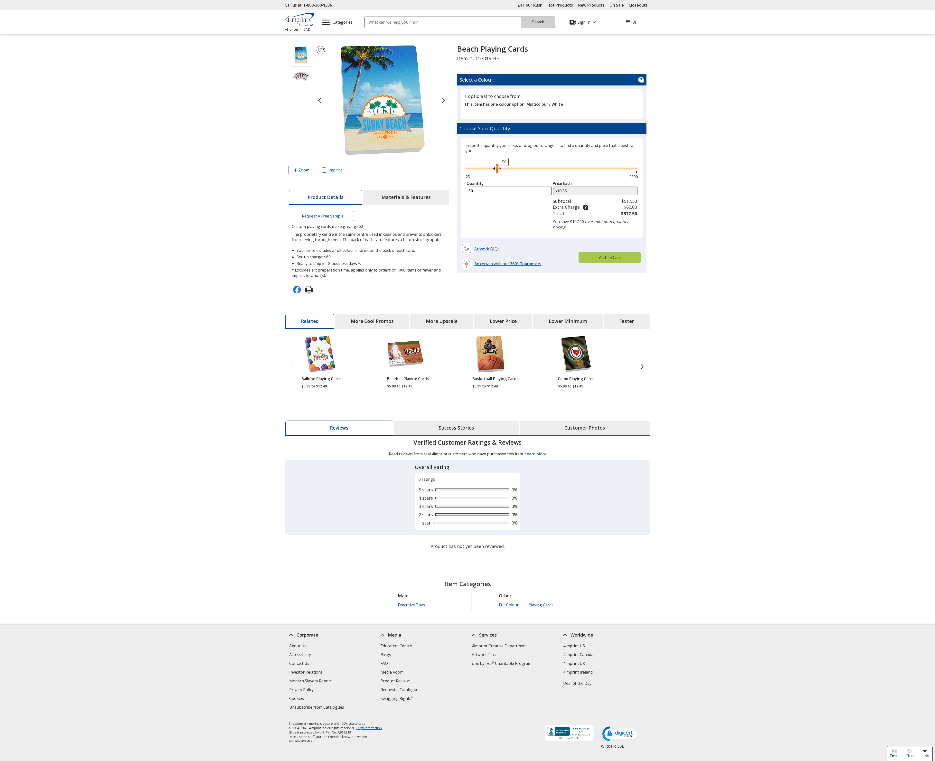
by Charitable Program (501, 663)
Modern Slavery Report (311, 681)
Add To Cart (610, 257)
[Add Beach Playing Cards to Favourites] (321, 50)
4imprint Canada (578, 654)
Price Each (562, 183)
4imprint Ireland (578, 672)
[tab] (325, 197)
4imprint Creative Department (499, 645)
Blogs (386, 654)
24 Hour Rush (529, 5)
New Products (591, 5)
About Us (297, 645)
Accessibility (300, 654)
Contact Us (299, 663)
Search (538, 22)
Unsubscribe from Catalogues (317, 708)
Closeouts (638, 5)
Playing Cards (541, 605)
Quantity (475, 183)
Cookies (297, 699)
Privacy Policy (302, 690)
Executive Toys (411, 605)
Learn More (535, 454)
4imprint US (574, 645)
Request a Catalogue (399, 689)
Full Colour (509, 605)
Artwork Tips (484, 654)
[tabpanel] (467, 495)
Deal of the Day (577, 683)
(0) (630, 23)
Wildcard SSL (612, 747)
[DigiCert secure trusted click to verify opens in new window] (620, 734)
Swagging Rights (397, 698)
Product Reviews (396, 681)
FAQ (384, 663)
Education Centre (396, 645)
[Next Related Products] (642, 367)
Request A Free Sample (323, 216)
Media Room (392, 672)
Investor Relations (306, 672)
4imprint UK (574, 663)
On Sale (616, 5)
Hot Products (560, 5)
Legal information (369, 728)
